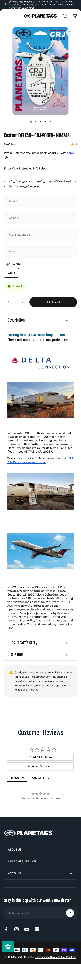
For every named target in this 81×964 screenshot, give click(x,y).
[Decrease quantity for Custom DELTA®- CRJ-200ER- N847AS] (8, 302)
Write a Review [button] (42, 756)
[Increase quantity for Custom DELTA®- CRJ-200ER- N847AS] (22, 302)
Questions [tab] (38, 777)
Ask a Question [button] (42, 766)
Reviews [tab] (14, 777)
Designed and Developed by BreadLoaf (55, 957)
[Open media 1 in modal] (70, 32)
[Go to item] (31, 121)
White (11, 272)
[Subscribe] (70, 913)
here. (64, 339)
